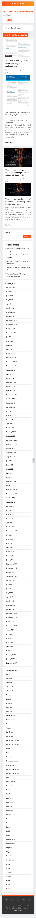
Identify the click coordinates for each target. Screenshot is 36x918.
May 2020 (9, 543)
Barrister (9, 695)
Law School (9, 806)
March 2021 (10, 527)
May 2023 (9, 419)
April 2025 (9, 349)
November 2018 (11, 618)
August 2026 (10, 287)
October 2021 (10, 498)
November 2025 (11, 325)
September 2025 (11, 333)
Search (7, 232)
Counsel (8, 724)
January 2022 (10, 486)
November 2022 (11, 444)
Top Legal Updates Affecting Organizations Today (16, 275)
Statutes (8, 876)
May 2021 (9, 518)
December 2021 (11, 490)
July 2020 (9, 535)
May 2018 (9, 642)
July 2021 (9, 510)
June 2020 (9, 539)
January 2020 (10, 560)
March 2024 (10, 378)
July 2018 (9, 634)
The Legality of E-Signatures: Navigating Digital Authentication (17, 63)
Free (7, 753)
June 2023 (9, 415)
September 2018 (11, 626)
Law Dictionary (11, 782)
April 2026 (9, 304)
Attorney (8, 56)
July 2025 (9, 337)
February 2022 (11, 481)
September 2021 (11, 502)
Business (9, 703)
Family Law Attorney (12, 740)
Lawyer (8, 823)
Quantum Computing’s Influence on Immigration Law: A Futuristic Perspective (18, 172)
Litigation (9, 848)
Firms (8, 749)
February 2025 (11, 358)
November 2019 (11, 568)
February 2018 (11, 655)
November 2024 (11, 366)
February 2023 (11, 432)
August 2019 (10, 580)
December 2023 (11, 391)
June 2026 (9, 296)
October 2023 (11, 399)
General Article (11, 165)
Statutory (9, 885)
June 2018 (9, 638)
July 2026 (9, 292)
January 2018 (10, 659)
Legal (8, 831)
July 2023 (9, 411)
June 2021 (9, 514)
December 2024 (11, 362)
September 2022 (11, 452)
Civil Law (9, 707)
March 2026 (10, 308)
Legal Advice (10, 839)
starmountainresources (18, 11)
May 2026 (9, 300)
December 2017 (11, 663)
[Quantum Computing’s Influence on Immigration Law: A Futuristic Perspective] (18, 157)
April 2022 (9, 473)
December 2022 (11, 440)
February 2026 (11, 312)
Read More (8, 143)
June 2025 (9, 341)
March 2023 (10, 428)
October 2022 (11, 448)
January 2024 (10, 386)
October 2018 (10, 622)
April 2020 (9, 547)
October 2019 (10, 572)
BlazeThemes (18, 910)
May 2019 (9, 593)
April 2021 (9, 523)
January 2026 (10, 316)
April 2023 (9, 424)
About (8, 674)
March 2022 (10, 477)
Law (7, 777)
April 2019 (9, 597)
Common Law (10, 715)
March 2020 (10, 551)
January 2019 (10, 609)
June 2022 (9, 465)
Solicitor (8, 864)
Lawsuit (8, 815)
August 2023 (10, 407)
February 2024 (11, 382)
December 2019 (11, 564)
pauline (9, 70)
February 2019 (11, 605)
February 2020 (11, 556)
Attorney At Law (11, 687)
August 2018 (10, 630)
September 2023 (11, 403)
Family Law (9, 732)
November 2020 (11, 531)
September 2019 (11, 576)
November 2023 (11, 395)
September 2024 (11, 370)
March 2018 (10, 651)
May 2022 (9, 469)
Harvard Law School (12, 769)
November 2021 (11, 494)
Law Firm (9, 790)
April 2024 (9, 374)
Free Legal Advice (12, 757)
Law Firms (9, 798)
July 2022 (9, 461)
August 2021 (10, 506)
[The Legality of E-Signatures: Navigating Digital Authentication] (18, 48)
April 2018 (9, 646)
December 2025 (11, 320)
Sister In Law (10, 856)
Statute (8, 872)
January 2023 (10, 436)
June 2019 (9, 589)
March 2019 (10, 601)
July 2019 (9, 585)
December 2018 (11, 613)
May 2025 (9, 345)
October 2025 (11, 329)
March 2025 (10, 353)
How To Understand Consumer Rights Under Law (18, 269)
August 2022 (10, 457)
